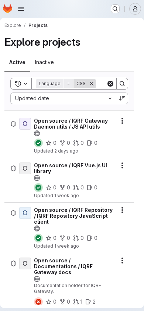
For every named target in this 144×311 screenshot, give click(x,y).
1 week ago (66, 195)
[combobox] (63, 98)
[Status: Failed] (38, 301)
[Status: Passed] (38, 143)
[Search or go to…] (115, 8)
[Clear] (110, 83)
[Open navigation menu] (21, 9)
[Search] (122, 84)
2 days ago (66, 151)
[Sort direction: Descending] (122, 98)
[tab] (17, 62)
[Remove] (91, 83)
